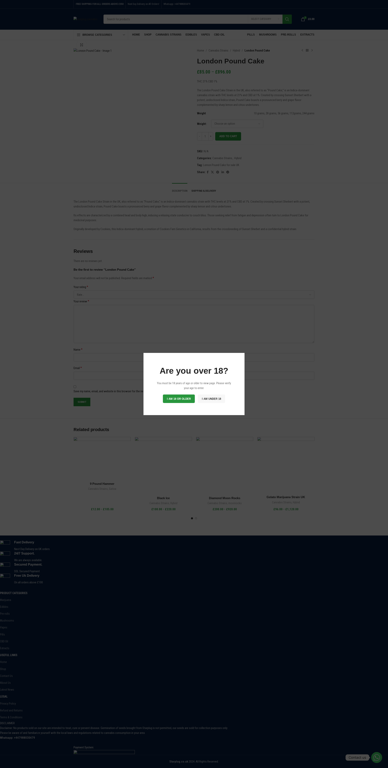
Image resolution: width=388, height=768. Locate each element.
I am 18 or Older (179, 398)
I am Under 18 (211, 398)
